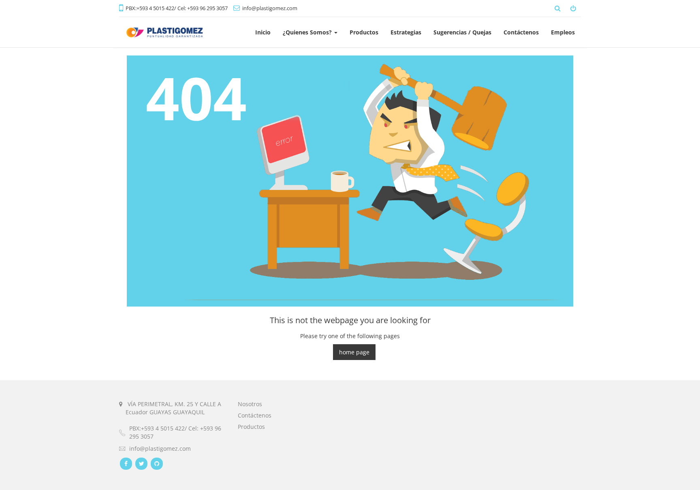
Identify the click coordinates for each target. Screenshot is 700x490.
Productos (251, 426)
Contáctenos (254, 415)
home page (354, 352)
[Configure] (573, 8)
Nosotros (250, 404)
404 (196, 97)
